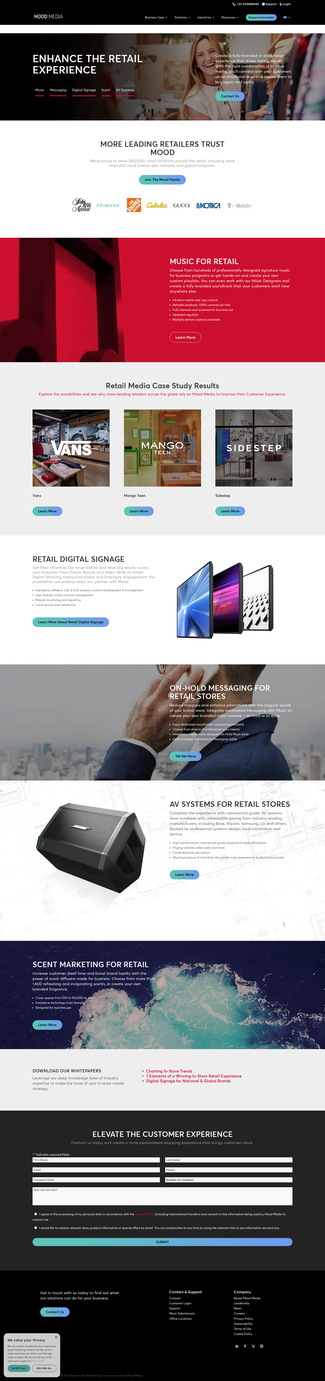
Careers (239, 1313)
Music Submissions (182, 1313)
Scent (106, 90)
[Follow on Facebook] (245, 1346)
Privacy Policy (144, 1214)
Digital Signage (84, 90)
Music (39, 90)
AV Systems (125, 90)
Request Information (261, 17)
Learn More (185, 337)
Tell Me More (185, 756)
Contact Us (230, 96)
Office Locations (180, 1318)
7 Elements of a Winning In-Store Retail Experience (193, 1076)
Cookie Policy (243, 1334)
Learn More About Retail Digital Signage (70, 622)
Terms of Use (242, 1329)
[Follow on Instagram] (262, 1346)
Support (271, 4)
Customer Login (180, 1303)
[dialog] (32, 1355)
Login (287, 4)
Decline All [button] (44, 1368)
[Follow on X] (253, 1346)
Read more (38, 1361)
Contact (175, 1298)
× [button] (56, 1337)
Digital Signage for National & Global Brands (188, 1080)
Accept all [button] (19, 1368)
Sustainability (243, 1324)
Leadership (241, 1303)
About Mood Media (247, 1298)
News (237, 1308)
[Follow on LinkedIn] (237, 1346)
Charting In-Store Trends (169, 1071)
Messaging (58, 90)
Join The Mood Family (162, 179)
